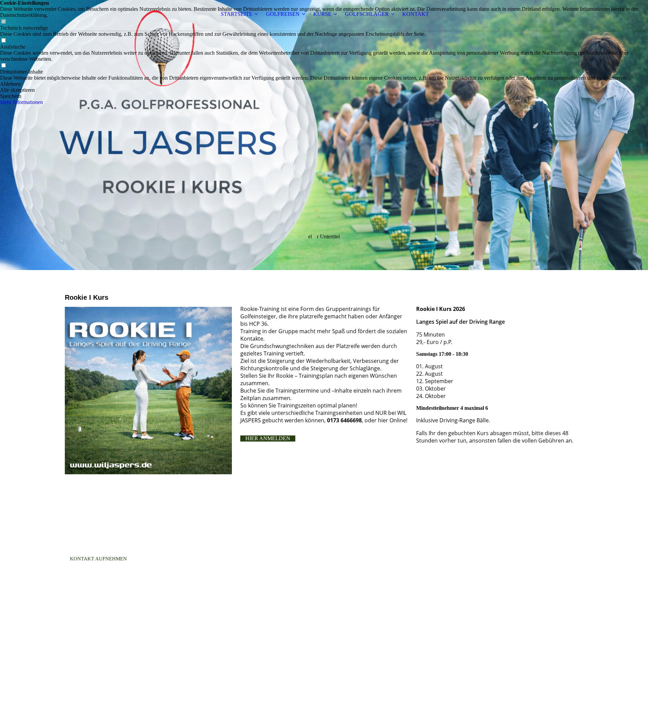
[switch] (3, 41)
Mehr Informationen (21, 102)
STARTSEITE (236, 14)
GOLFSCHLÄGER (367, 14)
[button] (324, 84)
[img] (324, 135)
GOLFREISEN (283, 14)
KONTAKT (415, 14)
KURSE (322, 14)
